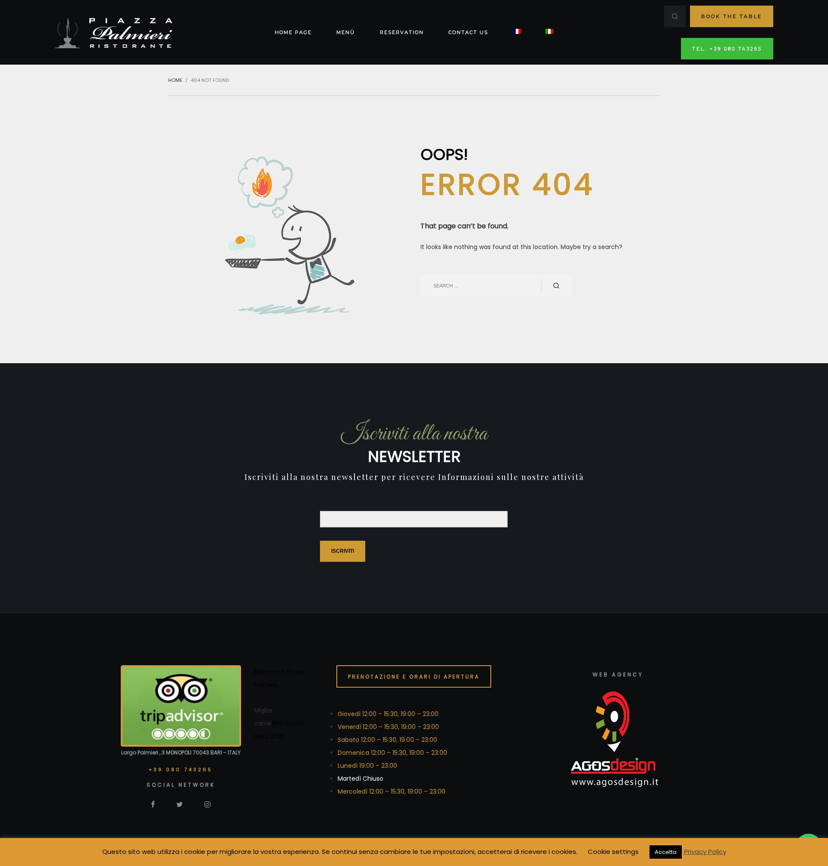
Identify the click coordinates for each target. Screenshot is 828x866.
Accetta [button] (666, 852)
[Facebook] (152, 804)
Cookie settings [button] (613, 851)
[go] (556, 285)
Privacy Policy (705, 851)
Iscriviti (342, 551)
